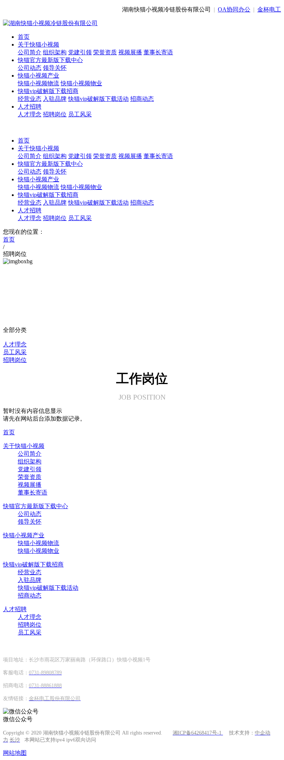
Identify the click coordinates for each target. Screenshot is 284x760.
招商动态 (142, 99)
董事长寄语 (158, 52)
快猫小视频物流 (38, 83)
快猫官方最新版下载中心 (50, 60)
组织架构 (55, 52)
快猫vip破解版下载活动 (98, 99)
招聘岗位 (55, 114)
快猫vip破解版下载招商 (48, 91)
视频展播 (130, 52)
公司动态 (29, 68)
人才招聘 (29, 106)
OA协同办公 (234, 9)
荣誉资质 (105, 52)
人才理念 (29, 114)
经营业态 (29, 99)
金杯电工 (269, 9)
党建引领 (80, 52)
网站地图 (15, 753)
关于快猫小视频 (38, 44)
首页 (24, 37)
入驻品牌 (55, 99)
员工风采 (80, 114)
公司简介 (29, 52)
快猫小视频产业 (38, 75)
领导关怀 (55, 68)
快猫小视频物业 (81, 83)
